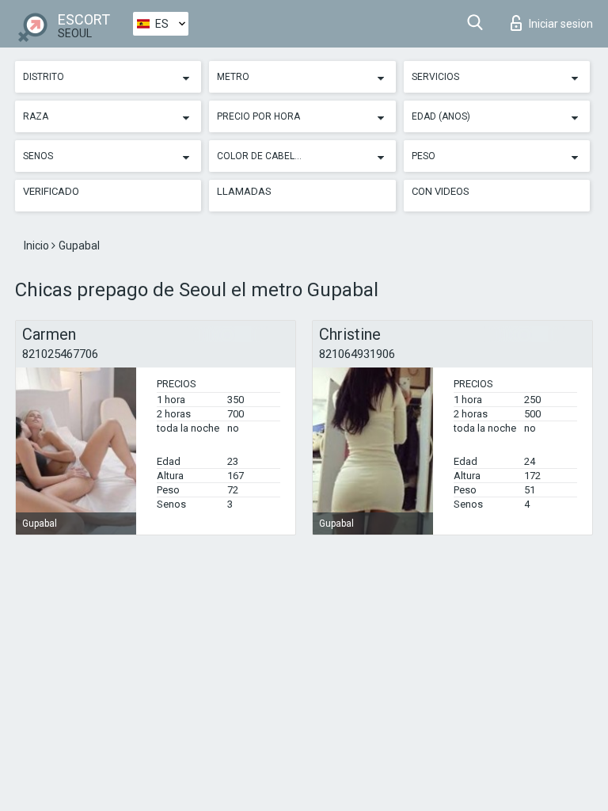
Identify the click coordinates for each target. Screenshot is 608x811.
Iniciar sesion (561, 23)
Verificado (51, 191)
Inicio (37, 245)
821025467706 (60, 354)
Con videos (440, 191)
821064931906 (357, 354)
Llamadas (244, 191)
